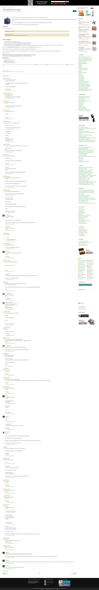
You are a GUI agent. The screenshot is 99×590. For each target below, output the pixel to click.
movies (90, 271)
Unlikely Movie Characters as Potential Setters (86, 132)
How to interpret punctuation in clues (85, 100)
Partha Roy (6, 495)
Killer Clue (80, 133)
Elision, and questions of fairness (84, 96)
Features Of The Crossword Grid (84, 86)
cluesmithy (81, 264)
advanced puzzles (83, 260)
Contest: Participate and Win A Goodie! (11, 9)
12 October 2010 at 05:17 (10, 486)
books (81, 263)
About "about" (81, 104)
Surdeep (6, 110)
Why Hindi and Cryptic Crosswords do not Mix (86, 190)
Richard (6, 431)
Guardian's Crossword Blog (83, 216)
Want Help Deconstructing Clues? (84, 90)
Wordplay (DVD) (81, 129)
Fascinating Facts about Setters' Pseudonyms (86, 192)
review (73, 19)
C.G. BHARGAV (7, 293)
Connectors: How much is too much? (85, 110)
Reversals (80, 67)
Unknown (6, 121)
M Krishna (6, 176)
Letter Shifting (81, 76)
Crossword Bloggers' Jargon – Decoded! (85, 89)
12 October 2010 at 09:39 (10, 493)
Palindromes (81, 105)
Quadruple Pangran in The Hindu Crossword (86, 152)
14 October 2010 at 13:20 (10, 543)
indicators (81, 270)
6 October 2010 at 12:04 (9, 164)
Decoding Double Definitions (83, 68)
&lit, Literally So (81, 80)
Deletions (80, 71)
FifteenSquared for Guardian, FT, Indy (85, 242)
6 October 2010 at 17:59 (9, 279)
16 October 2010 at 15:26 (10, 563)
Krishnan (6, 251)
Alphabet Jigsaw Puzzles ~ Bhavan (84, 177)
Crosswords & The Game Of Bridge (84, 85)
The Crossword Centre (27, 24)
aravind (6, 504)
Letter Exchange (81, 77)
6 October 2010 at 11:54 (9, 129)
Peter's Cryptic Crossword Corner (84, 220)
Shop (61, 3)
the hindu (90, 274)
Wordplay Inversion (82, 106)
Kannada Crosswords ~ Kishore (84, 179)
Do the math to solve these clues (84, 109)
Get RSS (47, 584)
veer (5, 282)
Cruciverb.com (81, 211)
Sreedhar (6, 226)
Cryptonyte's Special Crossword (84, 161)
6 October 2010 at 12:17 (9, 173)
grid (89, 267)
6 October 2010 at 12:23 (9, 195)
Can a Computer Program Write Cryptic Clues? (86, 191)
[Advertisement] (16, 14)
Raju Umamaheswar (8, 197)
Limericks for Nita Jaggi (82, 155)
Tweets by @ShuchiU (82, 308)
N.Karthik (6, 386)
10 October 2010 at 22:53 (10, 463)
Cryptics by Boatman (82, 212)
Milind (6, 368)
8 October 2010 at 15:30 (9, 429)
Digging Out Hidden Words (83, 63)
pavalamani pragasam (8, 302)
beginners (90, 260)
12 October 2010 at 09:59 (10, 502)
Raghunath (6, 243)
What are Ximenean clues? (9, 61)
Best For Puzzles (81, 210)
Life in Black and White (82, 136)
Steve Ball (6, 377)
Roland (6, 480)
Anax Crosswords (81, 208)
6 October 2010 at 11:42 (9, 107)
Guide (56, 3)
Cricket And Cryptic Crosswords (84, 84)
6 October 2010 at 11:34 (9, 98)
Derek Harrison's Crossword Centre (84, 215)
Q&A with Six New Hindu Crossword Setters (86, 151)
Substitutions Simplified (82, 72)
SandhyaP (6, 327)
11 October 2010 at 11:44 (10, 477)
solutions (90, 273)
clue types (90, 263)
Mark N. (6, 537)
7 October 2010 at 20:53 (9, 421)
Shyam (6, 154)
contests (90, 264)
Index (65, 3)
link (23, 567)
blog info (90, 261)
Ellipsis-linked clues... (82, 101)
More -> (87, 24)
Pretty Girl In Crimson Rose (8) (10, 62)
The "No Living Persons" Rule (83, 200)
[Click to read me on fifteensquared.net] (85, 285)
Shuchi (8, 70)
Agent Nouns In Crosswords (83, 82)
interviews (90, 270)
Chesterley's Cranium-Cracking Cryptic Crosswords (87, 141)
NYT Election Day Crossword (83, 196)
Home (52, 3)
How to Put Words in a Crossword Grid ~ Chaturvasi (87, 175)
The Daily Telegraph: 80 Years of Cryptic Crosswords (87, 137)
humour (90, 268)
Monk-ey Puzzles (81, 219)
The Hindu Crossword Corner (83, 241)
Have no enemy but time (83, 108)
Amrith (6, 167)
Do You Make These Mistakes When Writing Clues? (87, 199)
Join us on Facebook (50, 582)
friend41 (6, 233)
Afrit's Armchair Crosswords (48, 19)
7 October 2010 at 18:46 (9, 413)
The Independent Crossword (83, 232)
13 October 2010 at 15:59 (10, 535)
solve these (82, 274)
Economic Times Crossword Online (84, 195)
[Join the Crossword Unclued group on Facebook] (93, 16)
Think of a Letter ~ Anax (83, 168)
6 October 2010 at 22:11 (9, 351)
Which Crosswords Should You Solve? (85, 59)
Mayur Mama (7, 215)
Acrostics (80, 73)
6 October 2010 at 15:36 (9, 230)
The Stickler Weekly (82, 235)
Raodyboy (6, 545)
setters (81, 273)
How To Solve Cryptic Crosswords (84, 56)
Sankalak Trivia (81, 160)
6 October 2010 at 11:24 (9, 90)
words (90, 278)
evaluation (81, 267)
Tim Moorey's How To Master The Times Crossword (87, 128)
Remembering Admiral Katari (83, 148)
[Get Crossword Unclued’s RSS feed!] (81, 16)
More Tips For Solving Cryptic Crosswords (86, 58)
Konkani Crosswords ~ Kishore (84, 180)
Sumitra (6, 337)
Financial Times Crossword (83, 230)
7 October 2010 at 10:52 (9, 384)
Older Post (6, 573)
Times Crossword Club (82, 231)
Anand (6, 100)
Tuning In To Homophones (83, 69)
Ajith (6, 395)
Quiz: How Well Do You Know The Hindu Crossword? (87, 156)
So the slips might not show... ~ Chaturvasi (86, 176)
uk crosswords (82, 277)
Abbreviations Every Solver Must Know (85, 60)
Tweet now (60, 45)
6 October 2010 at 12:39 (9, 212)
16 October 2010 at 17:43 (10, 568)
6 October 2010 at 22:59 (9, 375)
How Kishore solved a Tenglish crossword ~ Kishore (87, 181)
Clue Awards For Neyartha (83, 153)
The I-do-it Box (81, 234)
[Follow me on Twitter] (88, 16)
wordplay (81, 278)
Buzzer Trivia (81, 157)
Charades (80, 64)
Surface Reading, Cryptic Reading (84, 81)
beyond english (82, 261)
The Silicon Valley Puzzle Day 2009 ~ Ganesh (86, 184)
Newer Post (72, 573)
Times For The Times (82, 243)
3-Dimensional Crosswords (83, 201)
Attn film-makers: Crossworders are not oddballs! (87, 140)
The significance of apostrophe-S (84, 97)
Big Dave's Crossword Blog (83, 245)
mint (80, 271)
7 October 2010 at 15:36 (9, 403)
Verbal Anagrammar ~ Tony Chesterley (85, 171)
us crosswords (91, 277)
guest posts (82, 268)
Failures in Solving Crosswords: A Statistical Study (87, 203)
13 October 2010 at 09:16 (10, 512)
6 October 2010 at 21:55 (9, 343)
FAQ (58, 3)
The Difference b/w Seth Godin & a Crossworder (87, 197)
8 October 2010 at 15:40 (9, 444)
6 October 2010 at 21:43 (9, 335)
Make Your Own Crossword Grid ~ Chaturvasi (86, 172)
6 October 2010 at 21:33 (9, 325)
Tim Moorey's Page (82, 221)
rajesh (6, 416)
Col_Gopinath (7, 345)
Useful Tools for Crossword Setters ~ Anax (86, 167)
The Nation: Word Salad (83, 223)
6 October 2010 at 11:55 (9, 141)
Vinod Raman (7, 93)
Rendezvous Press (35, 24)
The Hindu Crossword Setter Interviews (85, 147)
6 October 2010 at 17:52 (9, 271)
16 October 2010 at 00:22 (10, 557)
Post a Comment (5, 571)
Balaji (6, 353)
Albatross (6, 78)
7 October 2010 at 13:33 (9, 393)
